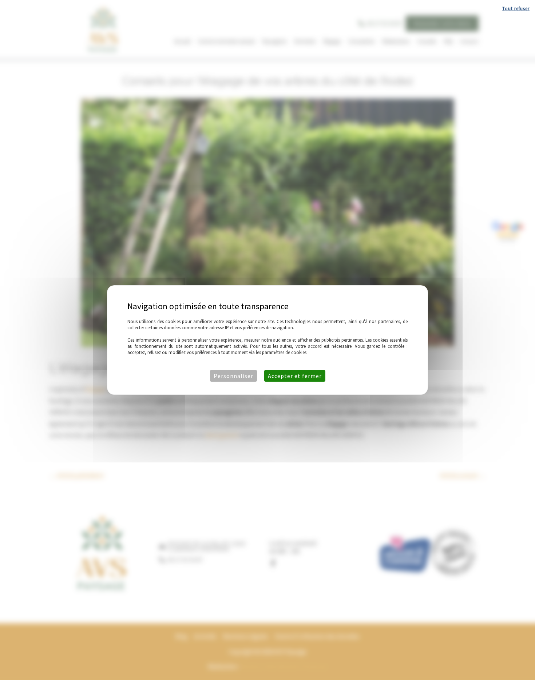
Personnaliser (233, 375)
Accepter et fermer (295, 375)
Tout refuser (516, 8)
